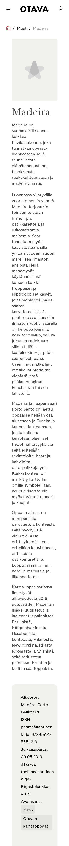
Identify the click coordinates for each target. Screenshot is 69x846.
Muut (22, 28)
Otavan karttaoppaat (35, 822)
